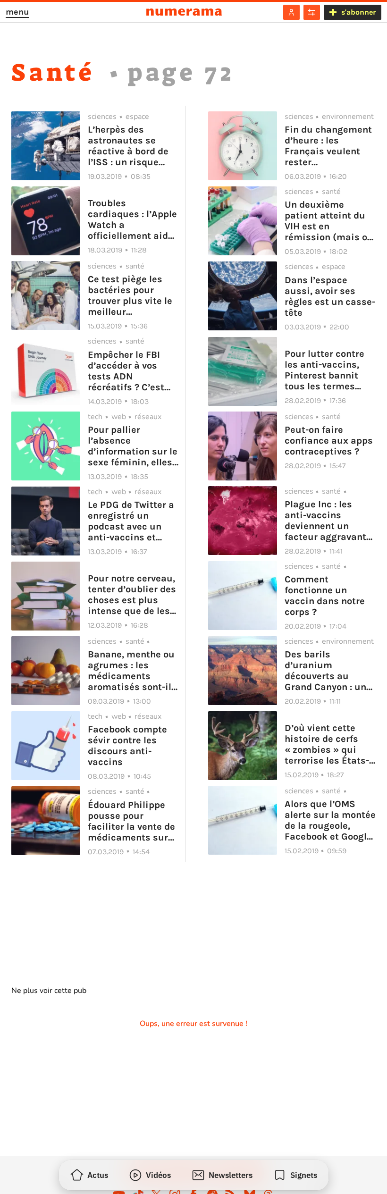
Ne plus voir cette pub (48, 990)
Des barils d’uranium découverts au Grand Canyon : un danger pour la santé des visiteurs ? (325, 670)
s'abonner (358, 12)
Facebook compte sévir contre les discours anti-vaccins (127, 745)
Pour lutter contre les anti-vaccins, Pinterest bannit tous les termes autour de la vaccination (324, 370)
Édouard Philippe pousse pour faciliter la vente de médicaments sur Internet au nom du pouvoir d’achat (131, 821)
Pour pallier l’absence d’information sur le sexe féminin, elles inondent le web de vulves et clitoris (132, 446)
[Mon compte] (291, 12)
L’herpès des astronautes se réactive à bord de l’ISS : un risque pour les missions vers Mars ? (128, 146)
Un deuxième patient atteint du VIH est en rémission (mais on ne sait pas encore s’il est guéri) (329, 221)
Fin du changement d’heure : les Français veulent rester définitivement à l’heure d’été (328, 146)
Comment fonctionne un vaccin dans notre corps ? (325, 595)
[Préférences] (311, 12)
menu (17, 12)
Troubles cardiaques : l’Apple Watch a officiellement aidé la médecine (132, 219)
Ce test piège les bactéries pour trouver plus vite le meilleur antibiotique (130, 295)
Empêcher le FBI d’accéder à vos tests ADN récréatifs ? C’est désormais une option (126, 371)
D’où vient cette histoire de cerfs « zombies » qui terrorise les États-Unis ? (327, 744)
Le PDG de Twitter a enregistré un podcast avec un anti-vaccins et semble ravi (131, 521)
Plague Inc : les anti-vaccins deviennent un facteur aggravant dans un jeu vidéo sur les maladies (325, 520)
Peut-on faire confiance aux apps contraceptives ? (329, 440)
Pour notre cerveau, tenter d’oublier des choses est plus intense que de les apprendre (132, 594)
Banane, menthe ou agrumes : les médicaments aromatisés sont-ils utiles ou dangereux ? (132, 670)
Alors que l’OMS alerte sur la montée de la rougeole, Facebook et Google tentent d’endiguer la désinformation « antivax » (330, 820)
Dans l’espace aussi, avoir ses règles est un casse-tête (330, 296)
